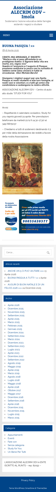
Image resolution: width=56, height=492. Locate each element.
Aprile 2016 (13, 404)
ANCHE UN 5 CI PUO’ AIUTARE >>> (26, 271)
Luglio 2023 (14, 349)
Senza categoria (16, 445)
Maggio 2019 (14, 366)
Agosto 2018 (14, 376)
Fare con (12, 441)
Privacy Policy (28, 480)
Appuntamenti (15, 435)
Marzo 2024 (14, 339)
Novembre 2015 (16, 411)
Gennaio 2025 (15, 329)
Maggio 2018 (14, 383)
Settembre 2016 (16, 400)
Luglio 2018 (14, 380)
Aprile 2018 (13, 387)
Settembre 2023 (16, 346)
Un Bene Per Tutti (17, 452)
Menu (6, 35)
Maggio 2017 (14, 393)
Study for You (15, 448)
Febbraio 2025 (15, 325)
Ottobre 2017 (14, 390)
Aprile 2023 (13, 353)
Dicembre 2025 (15, 308)
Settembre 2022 (16, 359)
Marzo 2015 (13, 417)
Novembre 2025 (16, 312)
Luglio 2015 (13, 414)
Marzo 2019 (13, 373)
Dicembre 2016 (15, 397)
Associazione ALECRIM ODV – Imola (28, 11)
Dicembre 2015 (15, 407)
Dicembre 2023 (15, 342)
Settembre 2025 (16, 315)
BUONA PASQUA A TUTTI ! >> (23, 277)
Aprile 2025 (13, 319)
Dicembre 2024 (15, 332)
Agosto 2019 (14, 363)
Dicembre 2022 (15, 356)
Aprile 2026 (13, 305)
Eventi (11, 438)
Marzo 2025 (14, 322)
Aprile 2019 (13, 370)
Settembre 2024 (16, 336)
